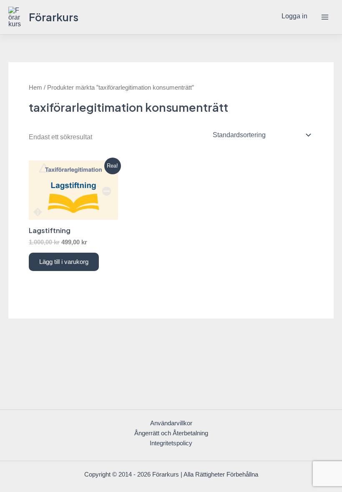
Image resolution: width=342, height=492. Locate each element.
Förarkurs (53, 17)
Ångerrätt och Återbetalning (171, 433)
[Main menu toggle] (325, 17)
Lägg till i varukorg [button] (63, 262)
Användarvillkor (171, 423)
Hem (35, 87)
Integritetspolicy (171, 443)
